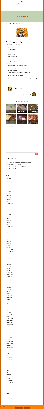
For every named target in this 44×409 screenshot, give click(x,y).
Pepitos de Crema (11, 121)
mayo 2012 (9, 285)
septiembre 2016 (10, 185)
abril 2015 (9, 218)
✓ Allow (25, 16)
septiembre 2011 (10, 301)
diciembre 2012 (10, 272)
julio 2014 (9, 235)
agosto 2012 (9, 280)
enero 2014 (9, 247)
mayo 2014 (9, 239)
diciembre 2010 (10, 318)
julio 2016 (9, 189)
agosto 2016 (9, 187)
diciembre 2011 (10, 295)
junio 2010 (9, 330)
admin (7, 44)
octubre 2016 (9, 184)
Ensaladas (8, 363)
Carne (8, 355)
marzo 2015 (9, 220)
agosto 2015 (9, 210)
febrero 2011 (9, 314)
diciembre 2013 (10, 249)
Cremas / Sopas (9, 357)
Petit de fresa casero (22, 121)
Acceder (8, 396)
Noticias (8, 372)
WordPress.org (9, 401)
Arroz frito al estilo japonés (12, 160)
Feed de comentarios (10, 399)
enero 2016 (9, 201)
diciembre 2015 (10, 203)
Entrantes (8, 364)
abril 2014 (9, 241)
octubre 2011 (9, 299)
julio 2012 (9, 282)
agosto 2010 (9, 326)
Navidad (8, 370)
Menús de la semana (10, 368)
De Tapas (8, 361)
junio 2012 (9, 283)
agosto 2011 (9, 303)
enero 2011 (9, 316)
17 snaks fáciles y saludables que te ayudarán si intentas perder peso (19, 162)
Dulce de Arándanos (22, 111)
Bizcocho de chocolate (33, 121)
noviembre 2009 (10, 343)
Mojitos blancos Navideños (11, 168)
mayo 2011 (9, 308)
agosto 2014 (9, 233)
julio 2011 (9, 305)
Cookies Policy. (17, 406)
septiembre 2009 (10, 347)
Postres (8, 378)
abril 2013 (9, 264)
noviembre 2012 (10, 274)
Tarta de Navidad (33, 111)
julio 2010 (9, 328)
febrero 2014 (9, 245)
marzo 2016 (9, 197)
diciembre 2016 (10, 180)
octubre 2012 (9, 276)
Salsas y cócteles (10, 382)
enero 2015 (9, 224)
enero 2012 (9, 293)
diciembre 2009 (10, 341)
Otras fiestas (9, 374)
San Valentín (9, 384)
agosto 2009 (9, 349)
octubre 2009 (9, 345)
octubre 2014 (9, 230)
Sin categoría (9, 388)
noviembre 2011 (10, 297)
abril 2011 (9, 310)
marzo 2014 (9, 243)
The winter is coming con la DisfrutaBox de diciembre (16, 166)
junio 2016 (9, 191)
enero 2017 (9, 178)
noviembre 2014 (10, 228)
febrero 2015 (9, 222)
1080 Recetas (22, 2)
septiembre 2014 (10, 232)
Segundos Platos (10, 386)
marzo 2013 (9, 266)
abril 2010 (9, 333)
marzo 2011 (9, 312)
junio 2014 (9, 237)
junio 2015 (9, 214)
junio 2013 (9, 260)
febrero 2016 (9, 199)
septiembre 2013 (10, 255)
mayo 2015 (9, 216)
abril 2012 (9, 287)
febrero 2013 (9, 268)
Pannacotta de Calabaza (11, 111)
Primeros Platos (10, 380)
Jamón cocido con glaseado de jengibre (14, 164)
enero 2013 (9, 270)
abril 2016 (9, 195)
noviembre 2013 (10, 251)
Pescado (8, 376)
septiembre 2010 (10, 324)
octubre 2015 (9, 207)
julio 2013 (9, 258)
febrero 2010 (9, 337)
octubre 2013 (9, 253)
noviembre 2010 (10, 320)
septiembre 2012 (10, 278)
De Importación (9, 359)
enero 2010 (9, 339)
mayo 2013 (9, 262)
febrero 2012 (9, 291)
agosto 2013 (9, 257)
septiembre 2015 (10, 209)
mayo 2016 (9, 193)
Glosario (8, 366)
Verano (8, 389)
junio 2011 (9, 307)
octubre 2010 (9, 322)
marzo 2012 (9, 289)
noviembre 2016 (10, 182)
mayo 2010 (9, 331)
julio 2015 (9, 212)
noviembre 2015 (10, 205)
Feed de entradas (10, 398)
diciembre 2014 (10, 226)
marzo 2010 (9, 335)
